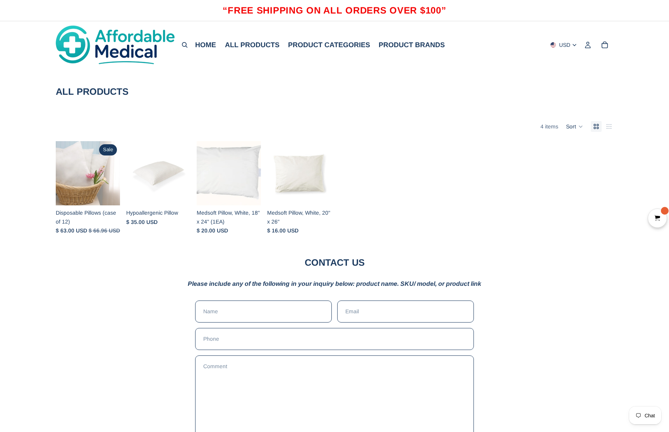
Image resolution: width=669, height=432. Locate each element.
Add (114, 193)
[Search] (184, 44)
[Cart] (604, 44)
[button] (574, 126)
